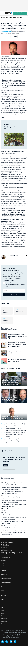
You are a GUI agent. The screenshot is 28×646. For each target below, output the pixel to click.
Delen (15, 36)
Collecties (5, 545)
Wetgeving (4, 574)
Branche (3, 595)
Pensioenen (4, 621)
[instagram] (15, 641)
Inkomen (3, 616)
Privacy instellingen (14, 637)
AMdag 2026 (6, 550)
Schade (3, 607)
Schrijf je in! (14, 294)
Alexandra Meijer (6, 31)
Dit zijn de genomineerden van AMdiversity (13, 128)
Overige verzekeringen (6, 624)
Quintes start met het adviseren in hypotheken (13, 530)
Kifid (2, 599)
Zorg (2, 613)
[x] (6, 641)
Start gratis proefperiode (20, 13)
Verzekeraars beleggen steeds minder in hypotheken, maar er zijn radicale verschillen (15, 434)
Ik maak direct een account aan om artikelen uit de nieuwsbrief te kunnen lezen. (15, 284)
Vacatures (3, 560)
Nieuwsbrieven (7, 542)
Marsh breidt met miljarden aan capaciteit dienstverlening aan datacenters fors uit (14, 441)
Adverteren (4, 563)
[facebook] (2, 641)
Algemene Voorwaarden (13, 636)
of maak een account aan (9, 468)
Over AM (4, 547)
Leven (2, 610)
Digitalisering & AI (6, 578)
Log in (5, 465)
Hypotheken (4, 618)
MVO (2, 591)
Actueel (3, 570)
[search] (25, 17)
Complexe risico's (6, 582)
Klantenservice (4, 565)
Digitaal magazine (5, 557)
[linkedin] (11, 641)
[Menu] (2, 13)
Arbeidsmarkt (5, 587)
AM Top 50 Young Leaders (11, 553)
